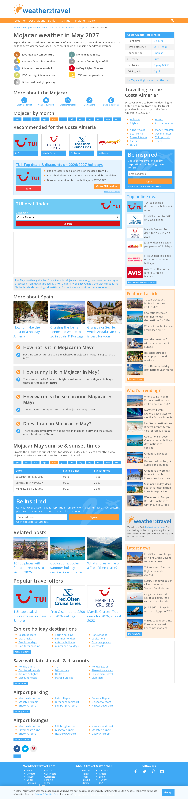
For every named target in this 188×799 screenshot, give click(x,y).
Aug (80, 119)
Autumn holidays (65, 642)
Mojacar (83, 27)
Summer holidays (65, 638)
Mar (35, 119)
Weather (20, 20)
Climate (85, 782)
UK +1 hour (160, 47)
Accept (168, 792)
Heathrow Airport (65, 733)
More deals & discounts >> (141, 282)
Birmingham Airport (67, 702)
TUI (57, 666)
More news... (134, 633)
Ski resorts (98, 646)
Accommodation (164, 123)
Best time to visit (24, 104)
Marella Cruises (64, 677)
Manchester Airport (30, 698)
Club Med (97, 677)
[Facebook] (16, 749)
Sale (28, 188)
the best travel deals (154, 527)
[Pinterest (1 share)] (33, 749)
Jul (72, 119)
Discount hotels (27, 677)
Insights (80, 20)
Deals (51, 20)
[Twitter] (25, 749)
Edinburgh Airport (66, 705)
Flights (134, 123)
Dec (117, 119)
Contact (31, 773)
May (54, 119)
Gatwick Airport (101, 698)
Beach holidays (27, 634)
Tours (158, 141)
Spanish (158, 53)
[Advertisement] (124, 9)
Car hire (134, 141)
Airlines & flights (28, 674)
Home (16, 27)
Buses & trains (138, 137)
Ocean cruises (163, 133)
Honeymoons (99, 634)
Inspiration (65, 20)
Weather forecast (68, 104)
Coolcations (98, 638)
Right (157, 71)
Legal (30, 779)
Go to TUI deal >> (106, 186)
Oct (98, 119)
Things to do (162, 137)
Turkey (103, 779)
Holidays (135, 119)
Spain (54, 27)
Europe (27, 27)
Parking (86, 779)
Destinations (37, 20)
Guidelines (49, 776)
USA (101, 782)
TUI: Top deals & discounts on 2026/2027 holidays (59, 164)
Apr (44, 119)
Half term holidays (29, 646)
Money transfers (165, 129)
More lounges (22, 739)
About (30, 770)
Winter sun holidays (67, 646)
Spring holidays (64, 634)
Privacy (30, 776)
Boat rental (136, 133)
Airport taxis (137, 129)
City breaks (25, 638)
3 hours (158, 40)
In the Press (44, 784)
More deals (20, 683)
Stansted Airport (28, 702)
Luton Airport (63, 698)
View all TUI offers (112, 191)
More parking (22, 711)
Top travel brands (29, 670)
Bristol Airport (27, 705)
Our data (48, 770)
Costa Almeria (68, 27)
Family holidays (27, 642)
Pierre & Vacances (102, 670)
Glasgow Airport (101, 702)
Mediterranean (40, 27)
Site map (31, 782)
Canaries (103, 770)
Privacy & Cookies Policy (47, 793)
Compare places (101, 642)
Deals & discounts (111, 104)
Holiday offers (26, 666)
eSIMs (133, 144)
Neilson (59, 674)
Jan (17, 119)
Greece (102, 773)
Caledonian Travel (102, 674)
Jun (62, 119)
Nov (108, 119)
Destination (22, 212)
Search (92, 20)
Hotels (159, 119)
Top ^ (17, 756)
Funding (48, 779)
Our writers (50, 773)
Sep (90, 119)
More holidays (22, 651)
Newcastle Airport (102, 705)
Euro (156, 59)
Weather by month (46, 104)
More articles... (135, 379)
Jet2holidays (62, 670)
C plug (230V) (161, 65)
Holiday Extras (100, 666)
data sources (99, 287)
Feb (26, 119)
